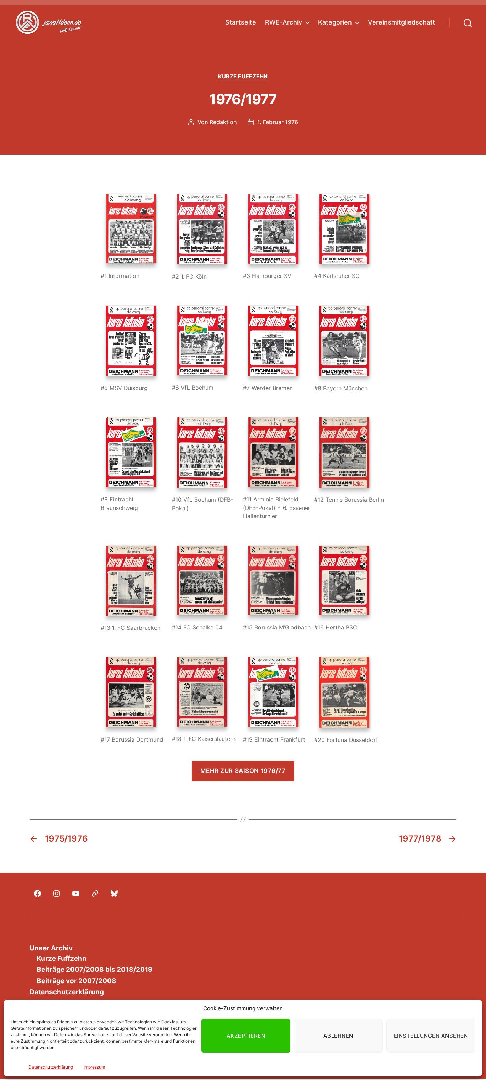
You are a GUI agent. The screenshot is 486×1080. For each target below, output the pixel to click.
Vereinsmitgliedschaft (401, 22)
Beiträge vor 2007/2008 (76, 981)
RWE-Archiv (283, 22)
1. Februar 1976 (277, 122)
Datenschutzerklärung (50, 1067)
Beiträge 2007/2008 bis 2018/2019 (95, 969)
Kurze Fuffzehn (243, 76)
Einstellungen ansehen (431, 1035)
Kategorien (335, 22)
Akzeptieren (246, 1035)
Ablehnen (338, 1035)
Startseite (240, 22)
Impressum (94, 1067)
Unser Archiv (51, 948)
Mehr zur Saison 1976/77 (242, 770)
